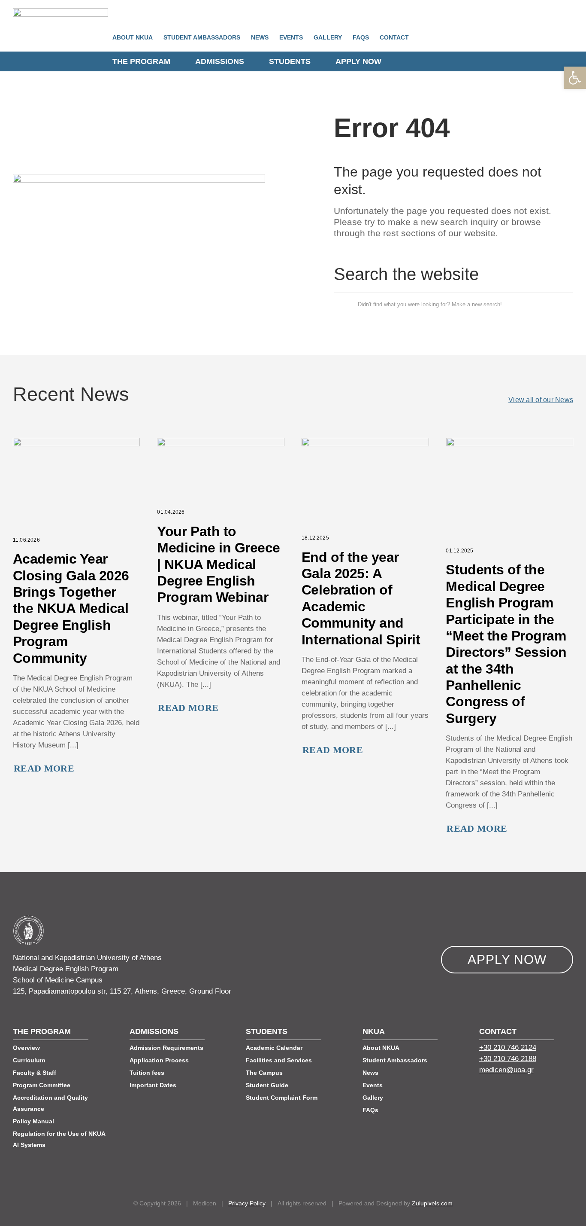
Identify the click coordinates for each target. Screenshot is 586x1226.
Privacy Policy (247, 1203)
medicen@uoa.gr (506, 1070)
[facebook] (482, 1093)
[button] (575, 78)
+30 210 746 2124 (507, 1047)
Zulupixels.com (432, 1203)
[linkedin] (513, 1093)
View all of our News (540, 399)
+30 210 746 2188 (507, 1059)
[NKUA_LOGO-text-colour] (60, 12)
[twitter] (498, 1093)
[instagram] (529, 1093)
